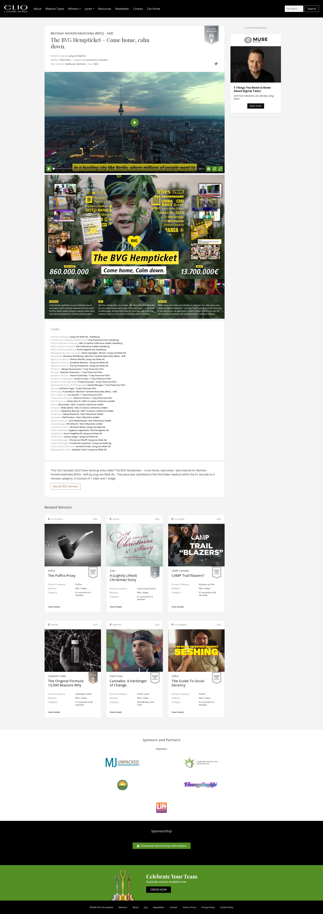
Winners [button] (73, 9)
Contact (138, 9)
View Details (54, 606)
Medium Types (54, 9)
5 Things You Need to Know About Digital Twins (252, 89)
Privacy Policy (208, 907)
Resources (104, 9)
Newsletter (122, 9)
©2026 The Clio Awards (101, 907)
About (37, 9)
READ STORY (256, 106)
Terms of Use (189, 907)
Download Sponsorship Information (163, 846)
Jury (146, 907)
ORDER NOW (158, 889)
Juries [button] (88, 9)
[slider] (124, 168)
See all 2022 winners (65, 486)
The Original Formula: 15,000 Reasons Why (66, 682)
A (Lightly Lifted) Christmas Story (123, 577)
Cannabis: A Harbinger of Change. (128, 682)
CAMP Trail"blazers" (188, 575)
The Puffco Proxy (61, 575)
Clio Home (153, 9)
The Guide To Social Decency (188, 682)
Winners (123, 907)
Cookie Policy (226, 907)
